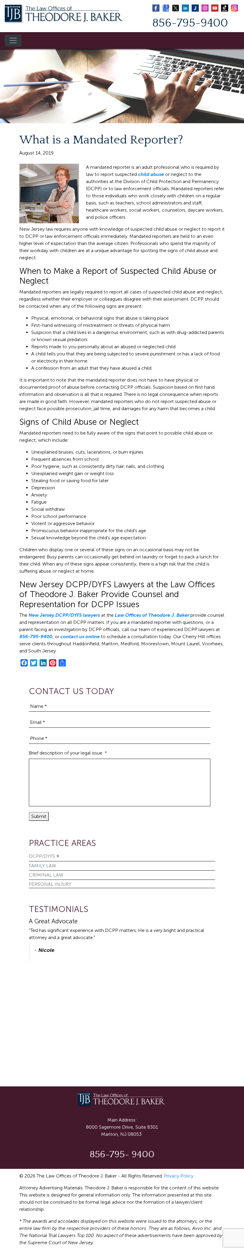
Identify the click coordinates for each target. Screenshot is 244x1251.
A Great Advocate (53, 921)
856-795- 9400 (122, 1154)
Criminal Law (46, 875)
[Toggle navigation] (13, 40)
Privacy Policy (178, 1176)
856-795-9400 (190, 23)
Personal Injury (50, 884)
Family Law (42, 866)
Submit (38, 816)
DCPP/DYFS (42, 856)
